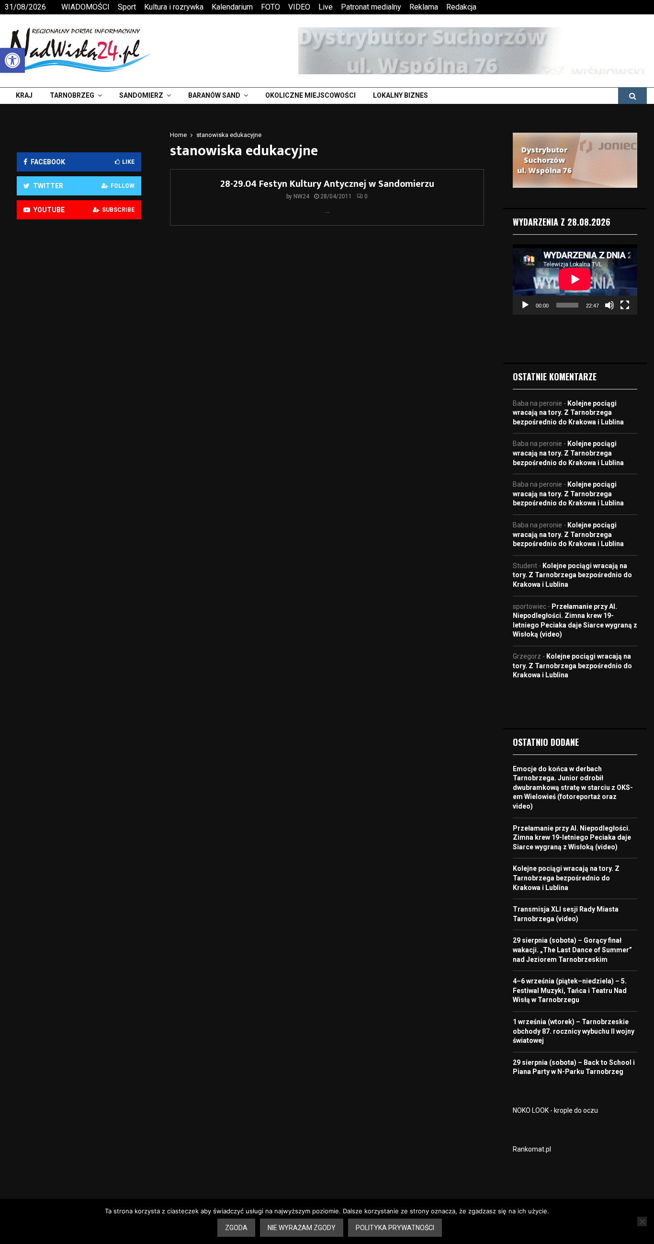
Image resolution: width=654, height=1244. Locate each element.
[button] (12, 60)
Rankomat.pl (532, 1149)
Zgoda (236, 1228)
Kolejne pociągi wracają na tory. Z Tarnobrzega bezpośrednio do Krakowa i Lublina (568, 412)
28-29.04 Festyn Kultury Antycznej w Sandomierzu (327, 184)
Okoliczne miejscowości (310, 95)
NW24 (301, 196)
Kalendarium (232, 6)
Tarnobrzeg (72, 95)
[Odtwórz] (525, 305)
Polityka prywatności (395, 1228)
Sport (127, 6)
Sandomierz (141, 95)
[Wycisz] (609, 305)
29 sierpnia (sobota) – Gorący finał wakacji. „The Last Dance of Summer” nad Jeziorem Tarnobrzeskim (572, 949)
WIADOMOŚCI (85, 6)
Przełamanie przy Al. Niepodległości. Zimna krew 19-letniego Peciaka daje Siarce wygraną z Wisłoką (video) (572, 837)
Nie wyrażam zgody (302, 1228)
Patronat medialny (371, 6)
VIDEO (299, 6)
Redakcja (461, 6)
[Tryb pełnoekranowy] (625, 305)
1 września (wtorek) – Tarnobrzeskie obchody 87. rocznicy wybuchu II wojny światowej (573, 1031)
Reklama (423, 6)
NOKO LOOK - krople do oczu (555, 1110)
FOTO (270, 6)
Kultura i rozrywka (173, 6)
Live (325, 6)
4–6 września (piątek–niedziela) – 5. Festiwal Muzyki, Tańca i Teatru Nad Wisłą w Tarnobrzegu (570, 990)
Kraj (24, 95)
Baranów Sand (214, 95)
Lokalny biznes (400, 95)
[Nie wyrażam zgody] (642, 1221)
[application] (575, 279)
